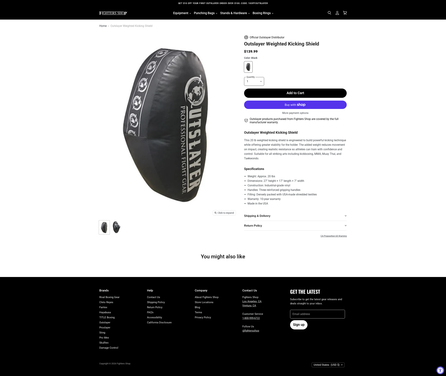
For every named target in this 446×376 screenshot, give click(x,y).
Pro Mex (104, 337)
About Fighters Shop (206, 297)
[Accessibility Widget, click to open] (440, 370)
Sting (102, 332)
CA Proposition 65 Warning (334, 236)
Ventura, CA (249, 305)
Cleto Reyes (106, 302)
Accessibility (154, 317)
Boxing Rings (262, 13)
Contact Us (153, 297)
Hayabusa (105, 312)
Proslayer (104, 327)
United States (327, 364)
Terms (198, 312)
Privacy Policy (203, 317)
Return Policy (154, 307)
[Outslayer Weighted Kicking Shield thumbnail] (116, 227)
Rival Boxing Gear (109, 297)
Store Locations (204, 302)
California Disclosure (159, 322)
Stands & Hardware (234, 13)
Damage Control (108, 347)
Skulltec (104, 342)
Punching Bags (204, 13)
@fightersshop (250, 330)
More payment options (295, 113)
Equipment (181, 13)
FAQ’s (150, 312)
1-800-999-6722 (251, 318)
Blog (197, 307)
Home (103, 26)
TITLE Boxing (107, 317)
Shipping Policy (156, 302)
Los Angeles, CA (252, 301)
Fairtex (103, 307)
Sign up (299, 325)
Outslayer (104, 322)
